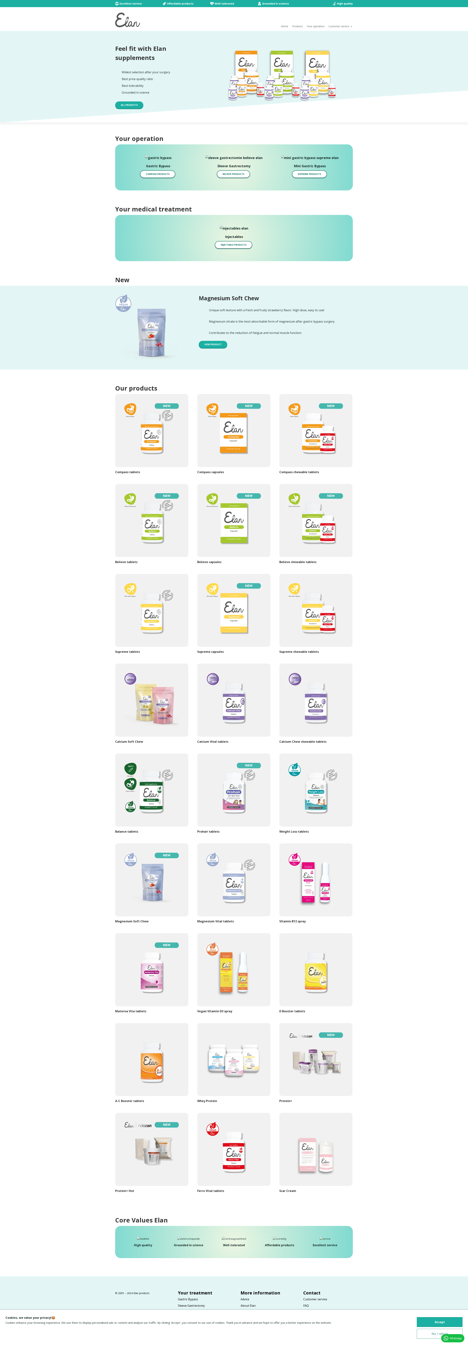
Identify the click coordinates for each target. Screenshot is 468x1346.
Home (284, 26)
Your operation (315, 26)
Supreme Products (309, 174)
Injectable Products (233, 244)
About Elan (248, 1306)
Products (297, 26)
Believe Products (233, 174)
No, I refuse (440, 1334)
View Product (213, 344)
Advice (245, 1299)
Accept (440, 1322)
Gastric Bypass (188, 1299)
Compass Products (157, 174)
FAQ (306, 1306)
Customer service (339, 26)
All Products (129, 105)
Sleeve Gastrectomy (191, 1306)
